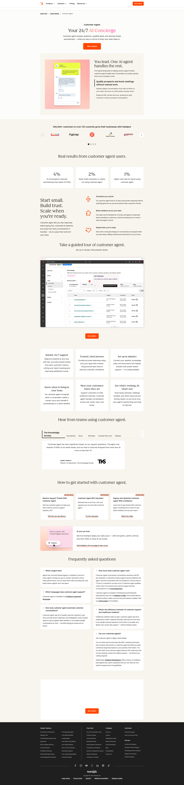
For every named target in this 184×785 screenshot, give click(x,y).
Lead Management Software (48, 757)
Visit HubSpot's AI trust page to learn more (92, 545)
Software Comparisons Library (95, 751)
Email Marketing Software (47, 754)
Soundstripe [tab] (71, 436)
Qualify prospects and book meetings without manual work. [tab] (115, 83)
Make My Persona (91, 741)
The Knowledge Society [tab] (51, 434)
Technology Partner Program (132, 750)
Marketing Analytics (67, 751)
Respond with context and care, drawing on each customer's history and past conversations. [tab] (114, 96)
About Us (108, 732)
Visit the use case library (57, 516)
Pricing (72, 4)
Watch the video (127, 516)
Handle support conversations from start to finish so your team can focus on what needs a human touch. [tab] (115, 90)
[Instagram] (81, 766)
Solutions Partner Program (132, 747)
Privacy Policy (77, 778)
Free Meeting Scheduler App (48, 738)
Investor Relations (111, 744)
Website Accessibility (101, 778)
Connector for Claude (92, 757)
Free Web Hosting (66, 757)
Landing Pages (66, 738)
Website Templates (92, 754)
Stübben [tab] (118, 436)
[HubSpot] (41, 3)
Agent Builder (54, 13)
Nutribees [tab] (91, 436)
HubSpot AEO (44, 735)
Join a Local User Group (131, 735)
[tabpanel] (67, 84)
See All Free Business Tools (94, 732)
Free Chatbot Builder (67, 744)
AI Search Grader (91, 735)
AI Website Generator (46, 751)
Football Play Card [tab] (105, 436)
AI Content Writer (45, 747)
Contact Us (109, 754)
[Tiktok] (108, 766)
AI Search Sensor (91, 738)
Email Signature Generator (94, 744)
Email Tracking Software (47, 744)
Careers (108, 735)
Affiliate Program (129, 757)
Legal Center (66, 778)
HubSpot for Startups (130, 754)
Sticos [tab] (80, 436)
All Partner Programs (130, 744)
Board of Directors (111, 741)
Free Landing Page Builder (69, 754)
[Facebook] (75, 766)
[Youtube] (86, 766)
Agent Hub (43, 13)
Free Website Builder (67, 735)
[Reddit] (103, 766)
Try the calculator (91, 516)
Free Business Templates (93, 747)
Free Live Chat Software (68, 747)
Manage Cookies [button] (117, 778)
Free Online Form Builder (69, 741)
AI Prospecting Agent (68, 732)
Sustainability (109, 751)
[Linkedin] (97, 766)
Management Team (111, 738)
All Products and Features (47, 732)
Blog (107, 747)
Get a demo (139, 3)
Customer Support (130, 732)
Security (88, 778)
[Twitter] (92, 766)
